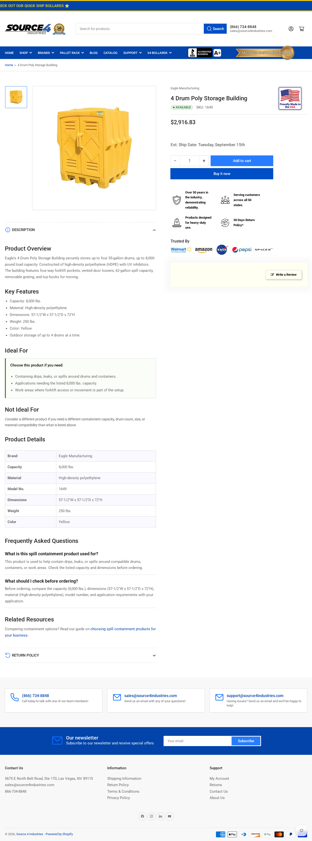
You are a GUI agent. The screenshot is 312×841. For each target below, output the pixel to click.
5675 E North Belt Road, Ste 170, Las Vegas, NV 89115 (49, 778)
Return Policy (118, 785)
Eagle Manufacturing (185, 88)
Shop (24, 53)
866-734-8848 (15, 791)
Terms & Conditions (123, 791)
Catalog (110, 53)
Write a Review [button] (286, 275)
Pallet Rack (70, 53)
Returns (216, 785)
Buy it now (222, 174)
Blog (94, 53)
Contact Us (219, 791)
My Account (219, 778)
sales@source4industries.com (29, 785)
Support (130, 53)
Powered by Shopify (59, 834)
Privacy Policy (118, 798)
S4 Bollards (157, 53)
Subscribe (246, 741)
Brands (44, 53)
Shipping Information (124, 778)
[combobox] (151, 28)
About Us (217, 798)
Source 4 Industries (29, 834)
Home (9, 53)
